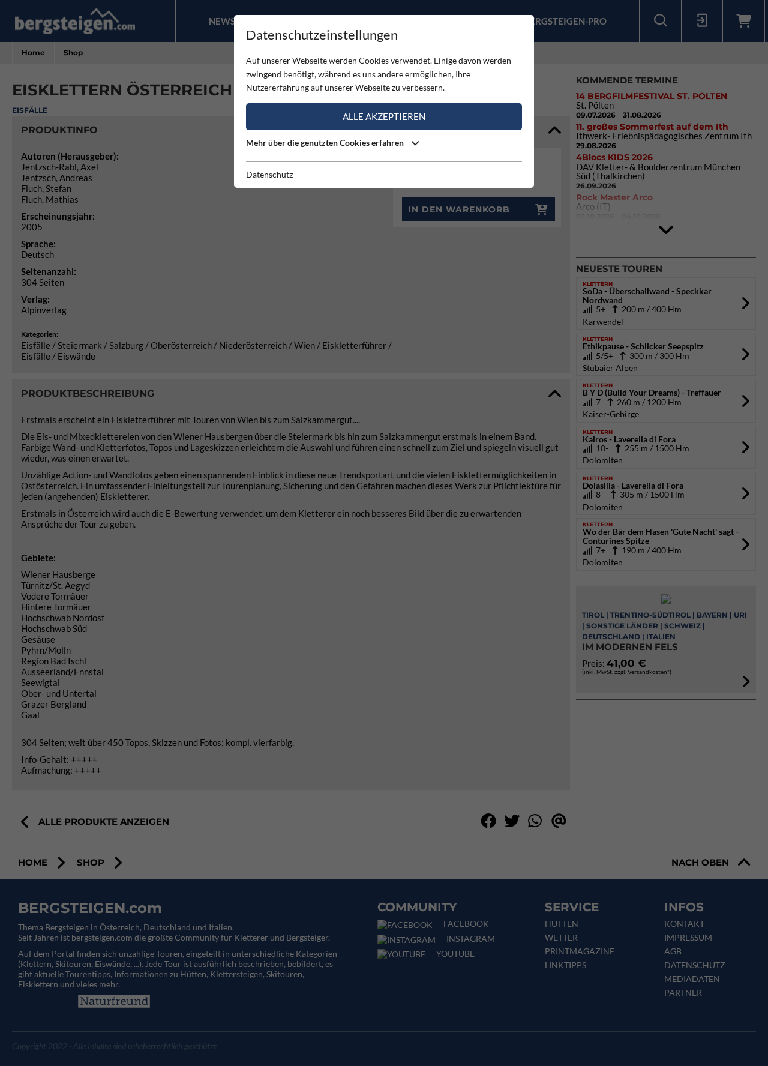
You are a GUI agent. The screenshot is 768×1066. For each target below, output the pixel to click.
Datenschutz (269, 174)
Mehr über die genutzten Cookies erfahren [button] (326, 142)
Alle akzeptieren (384, 116)
